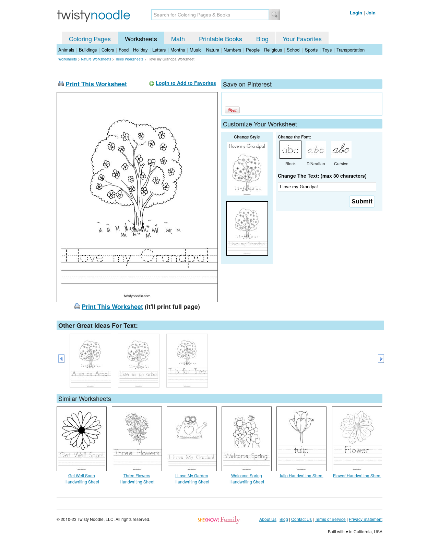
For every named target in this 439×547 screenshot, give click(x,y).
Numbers (232, 49)
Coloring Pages (90, 38)
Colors (108, 49)
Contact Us (301, 519)
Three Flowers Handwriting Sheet (137, 478)
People (253, 49)
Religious (273, 49)
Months (177, 49)
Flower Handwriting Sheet (357, 475)
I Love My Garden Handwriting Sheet (192, 478)
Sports (311, 49)
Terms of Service (330, 519)
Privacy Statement (365, 519)
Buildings (88, 49)
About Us (267, 519)
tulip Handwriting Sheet (301, 475)
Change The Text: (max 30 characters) (322, 175)
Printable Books (220, 38)
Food (124, 49)
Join (371, 12)
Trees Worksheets (129, 59)
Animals (66, 49)
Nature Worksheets (96, 59)
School (293, 49)
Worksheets (141, 38)
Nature (212, 49)
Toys (327, 49)
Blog (262, 38)
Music (196, 49)
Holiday (140, 49)
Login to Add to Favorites (186, 82)
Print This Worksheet (96, 83)
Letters (159, 49)
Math (178, 38)
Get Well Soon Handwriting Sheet (81, 478)
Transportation (350, 49)
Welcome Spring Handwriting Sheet (246, 478)
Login (356, 12)
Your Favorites (302, 38)
